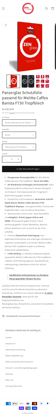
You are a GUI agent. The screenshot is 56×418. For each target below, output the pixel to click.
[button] (3, 8)
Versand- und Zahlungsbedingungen (21, 368)
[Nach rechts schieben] (53, 82)
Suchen (8, 337)
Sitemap (9, 374)
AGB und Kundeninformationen (19, 361)
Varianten (6, 117)
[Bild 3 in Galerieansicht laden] (42, 81)
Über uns (9, 380)
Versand (11, 113)
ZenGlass (30, 413)
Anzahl (4, 154)
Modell (4, 141)
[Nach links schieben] (3, 82)
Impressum (10, 343)
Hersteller (5, 129)
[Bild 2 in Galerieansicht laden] (28, 81)
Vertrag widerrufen (13, 386)
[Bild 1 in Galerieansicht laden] (13, 81)
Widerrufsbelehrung (14, 355)
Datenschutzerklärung (15, 349)
